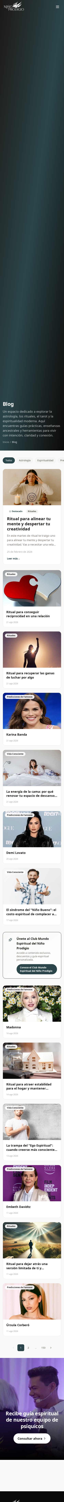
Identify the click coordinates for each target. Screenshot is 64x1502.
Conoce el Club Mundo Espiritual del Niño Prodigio (36, 969)
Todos (8, 460)
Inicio (6, 442)
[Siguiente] (50, 1347)
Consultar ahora (30, 1438)
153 (43, 1347)
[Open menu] (57, 7)
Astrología (25, 460)
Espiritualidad (45, 460)
